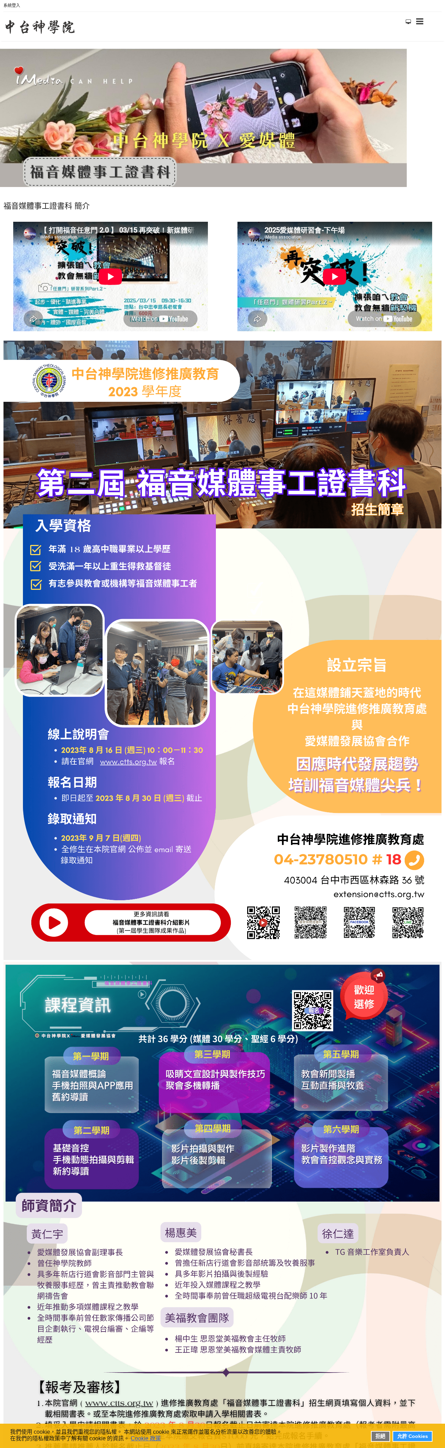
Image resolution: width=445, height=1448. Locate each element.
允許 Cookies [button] (412, 1436)
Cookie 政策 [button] (146, 1438)
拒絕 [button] (380, 1436)
